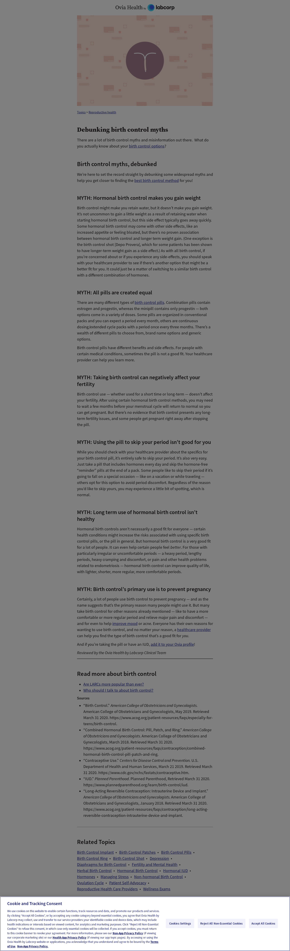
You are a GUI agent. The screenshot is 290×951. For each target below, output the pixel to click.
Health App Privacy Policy (69, 937)
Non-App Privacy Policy (128, 933)
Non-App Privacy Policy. (32, 946)
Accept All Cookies (263, 923)
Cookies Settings (180, 923)
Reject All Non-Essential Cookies (221, 923)
